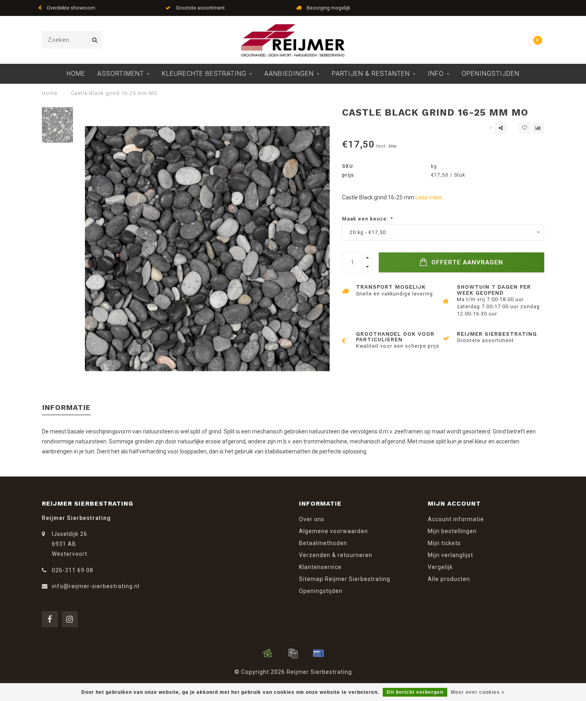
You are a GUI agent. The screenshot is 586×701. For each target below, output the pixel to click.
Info (436, 73)
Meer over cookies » (478, 692)
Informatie (66, 407)
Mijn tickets (444, 543)
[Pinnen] (318, 653)
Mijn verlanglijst (450, 555)
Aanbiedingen (289, 73)
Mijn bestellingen (452, 531)
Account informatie (456, 519)
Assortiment (120, 73)
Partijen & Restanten (371, 73)
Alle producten (449, 579)
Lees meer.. (429, 197)
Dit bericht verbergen (415, 692)
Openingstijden (490, 73)
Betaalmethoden (323, 543)
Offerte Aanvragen (466, 262)
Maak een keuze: (367, 219)
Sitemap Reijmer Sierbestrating (344, 579)
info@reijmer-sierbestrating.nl (96, 586)
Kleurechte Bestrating (204, 73)
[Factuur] (293, 653)
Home (76, 73)
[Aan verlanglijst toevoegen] (525, 128)
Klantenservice (320, 567)
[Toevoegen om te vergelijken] (538, 128)
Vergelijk (440, 567)
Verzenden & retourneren (335, 555)
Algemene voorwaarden (333, 531)
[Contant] (267, 653)
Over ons (311, 519)
